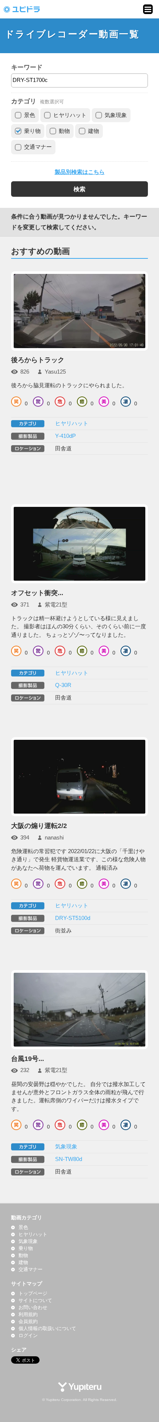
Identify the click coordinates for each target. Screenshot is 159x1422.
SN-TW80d (68, 1159)
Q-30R (63, 685)
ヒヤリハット (70, 115)
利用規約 (28, 1314)
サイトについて (35, 1300)
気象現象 (116, 115)
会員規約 (28, 1321)
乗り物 (32, 131)
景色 (29, 115)
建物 (93, 131)
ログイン (28, 1335)
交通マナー (38, 147)
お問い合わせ (32, 1307)
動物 (64, 131)
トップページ (32, 1293)
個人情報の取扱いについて (47, 1328)
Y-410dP (65, 436)
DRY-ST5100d (72, 918)
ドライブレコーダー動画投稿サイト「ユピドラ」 (29, 9)
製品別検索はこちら (80, 172)
